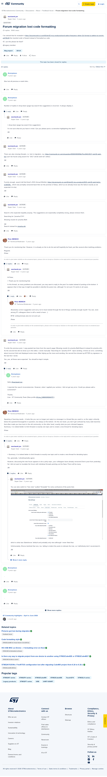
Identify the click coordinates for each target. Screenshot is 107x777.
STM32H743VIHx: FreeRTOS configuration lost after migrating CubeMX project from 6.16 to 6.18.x (42, 665)
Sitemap (68, 720)
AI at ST (44, 752)
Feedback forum (48, 10)
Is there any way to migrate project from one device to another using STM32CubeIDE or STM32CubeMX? (45, 656)
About (38, 10)
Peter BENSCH (13, 239)
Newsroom (45, 740)
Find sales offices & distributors (45, 727)
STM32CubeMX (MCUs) (9, 668)
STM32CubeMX (40, 678)
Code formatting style (11, 639)
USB (37, 681)
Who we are (12, 717)
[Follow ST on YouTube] (89, 762)
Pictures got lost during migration (16, 631)
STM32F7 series (26, 681)
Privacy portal (85, 769)
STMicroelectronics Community (13, 10)
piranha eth (22, 226)
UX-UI (19, 51)
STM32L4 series (84, 678)
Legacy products (9, 681)
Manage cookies (98, 769)
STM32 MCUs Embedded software (12, 651)
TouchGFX (70, 678)
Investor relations (14, 722)
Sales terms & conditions (58, 769)
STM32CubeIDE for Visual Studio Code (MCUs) (16, 642)
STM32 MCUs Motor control (10, 659)
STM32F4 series (25, 678)
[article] (53, 81)
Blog (9, 749)
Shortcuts (68, 715)
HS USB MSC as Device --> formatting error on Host (23, 648)
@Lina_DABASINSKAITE (45, 397)
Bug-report (8, 51)
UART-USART (48, 681)
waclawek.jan (13, 16)
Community (45, 734)
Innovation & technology (16, 733)
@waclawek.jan (16, 382)
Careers (11, 738)
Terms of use (41, 769)
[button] (2, 4)
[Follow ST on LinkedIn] (93, 756)
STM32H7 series (9, 678)
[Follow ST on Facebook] (93, 759)
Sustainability (12, 728)
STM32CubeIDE (56, 678)
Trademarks (73, 769)
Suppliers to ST (13, 744)
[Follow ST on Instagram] (89, 759)
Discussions (30, 10)
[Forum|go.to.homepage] (14, 4)
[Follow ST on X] (89, 756)
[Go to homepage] (18, 703)
